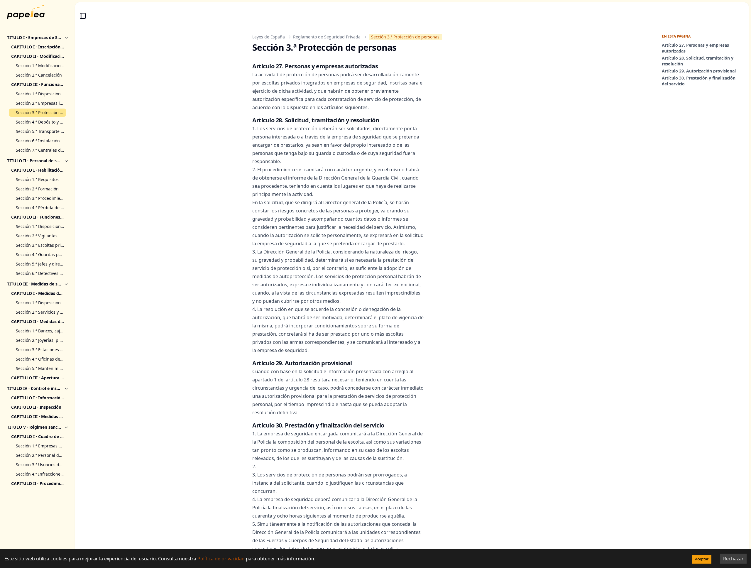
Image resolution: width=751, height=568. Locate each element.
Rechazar (733, 558)
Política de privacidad (221, 558)
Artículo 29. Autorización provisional (699, 71)
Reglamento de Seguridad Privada (327, 37)
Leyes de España (268, 37)
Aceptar (701, 559)
